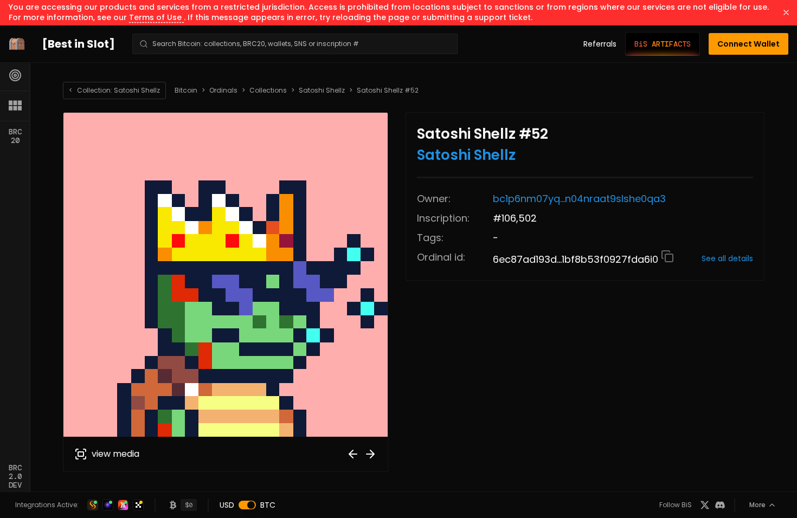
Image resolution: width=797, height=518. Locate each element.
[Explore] (15, 75)
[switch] (247, 505)
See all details (727, 258)
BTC (267, 505)
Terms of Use (156, 17)
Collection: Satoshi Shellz (114, 90)
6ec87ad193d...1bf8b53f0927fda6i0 (577, 259)
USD (227, 505)
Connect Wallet (748, 43)
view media (115, 454)
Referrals (599, 43)
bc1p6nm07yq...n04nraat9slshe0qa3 (579, 198)
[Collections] (15, 105)
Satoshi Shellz (322, 90)
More (757, 504)
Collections (268, 90)
